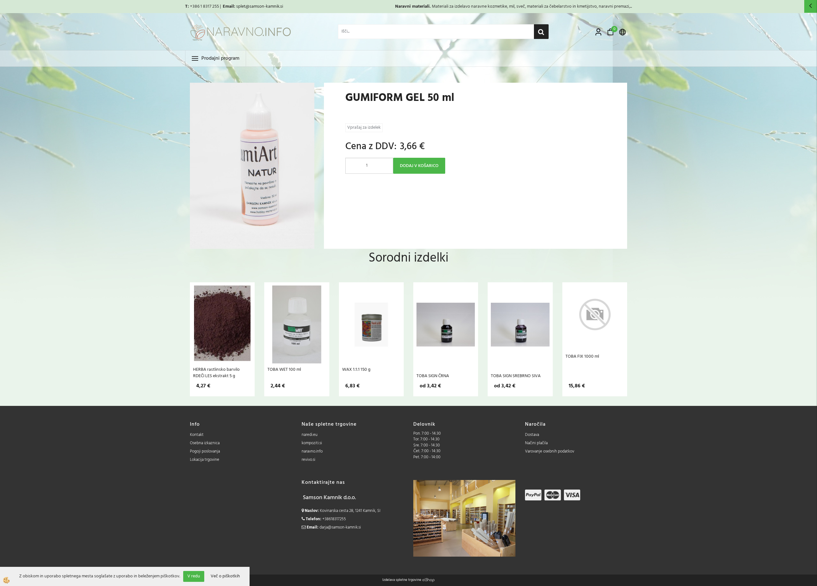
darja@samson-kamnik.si (340, 527)
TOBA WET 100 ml (284, 369)
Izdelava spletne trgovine (401, 580)
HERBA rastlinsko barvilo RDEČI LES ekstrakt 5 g (216, 372)
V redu (193, 576)
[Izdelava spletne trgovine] (428, 580)
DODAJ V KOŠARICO (419, 166)
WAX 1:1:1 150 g (356, 369)
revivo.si (308, 459)
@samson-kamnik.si (264, 6)
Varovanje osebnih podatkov (549, 451)
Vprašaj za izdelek (364, 127)
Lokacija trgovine (204, 459)
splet (240, 6)
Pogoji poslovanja (205, 451)
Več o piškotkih (225, 576)
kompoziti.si (312, 443)
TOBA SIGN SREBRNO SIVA (516, 375)
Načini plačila (536, 443)
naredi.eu (310, 434)
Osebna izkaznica (205, 443)
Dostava (532, 434)
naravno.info (312, 451)
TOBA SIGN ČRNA (432, 375)
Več (222, 322)
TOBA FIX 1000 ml (582, 356)
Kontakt (197, 434)
